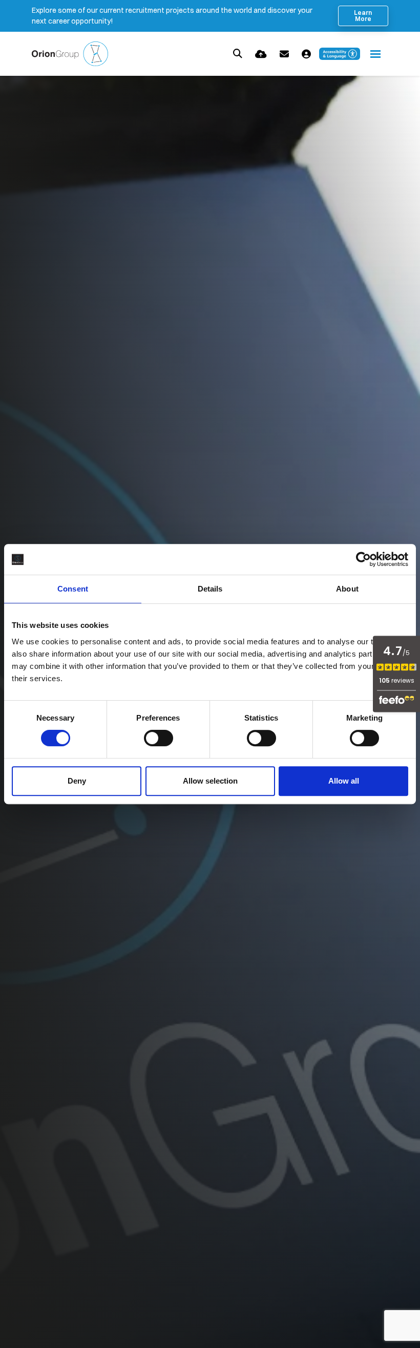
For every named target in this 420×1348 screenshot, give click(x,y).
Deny (77, 780)
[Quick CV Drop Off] (261, 54)
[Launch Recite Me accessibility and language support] (339, 54)
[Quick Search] (237, 53)
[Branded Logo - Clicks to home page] (70, 53)
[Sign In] (306, 54)
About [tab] (347, 588)
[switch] (158, 738)
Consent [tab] (72, 588)
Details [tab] (210, 588)
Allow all (343, 780)
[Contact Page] (284, 54)
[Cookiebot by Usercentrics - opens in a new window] (363, 559)
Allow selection (210, 780)
